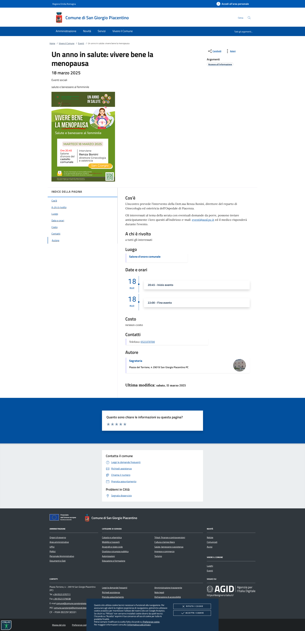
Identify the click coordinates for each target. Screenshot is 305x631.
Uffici (52, 547)
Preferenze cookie (151, 621)
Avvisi (209, 547)
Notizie (210, 537)
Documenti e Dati (58, 561)
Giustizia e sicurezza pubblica (115, 551)
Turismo (158, 556)
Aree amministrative (59, 542)
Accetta (195, 612)
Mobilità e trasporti (111, 542)
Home (52, 43)
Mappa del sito (59, 625)
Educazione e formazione (113, 561)
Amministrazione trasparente (168, 587)
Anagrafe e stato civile (112, 547)
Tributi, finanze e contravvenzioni (169, 537)
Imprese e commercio (164, 551)
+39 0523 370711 (62, 594)
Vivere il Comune (66, 43)
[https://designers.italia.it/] (231, 589)
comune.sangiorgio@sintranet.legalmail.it (73, 608)
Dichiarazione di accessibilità (167, 597)
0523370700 (148, 341)
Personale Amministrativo (62, 556)
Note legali (159, 592)
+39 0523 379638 (62, 599)
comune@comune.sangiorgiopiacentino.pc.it (77, 603)
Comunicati (212, 542)
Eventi (81, 43)
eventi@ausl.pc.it (203, 220)
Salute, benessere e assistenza (168, 547)
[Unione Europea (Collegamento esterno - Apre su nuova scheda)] (64, 517)
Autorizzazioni (108, 556)
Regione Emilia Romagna (64, 4)
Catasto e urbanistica (112, 537)
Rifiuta (194, 606)
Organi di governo (58, 537)
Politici (53, 551)
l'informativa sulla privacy (139, 624)
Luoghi (210, 566)
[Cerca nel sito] (249, 17)
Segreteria (135, 361)
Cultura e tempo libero (164, 542)
